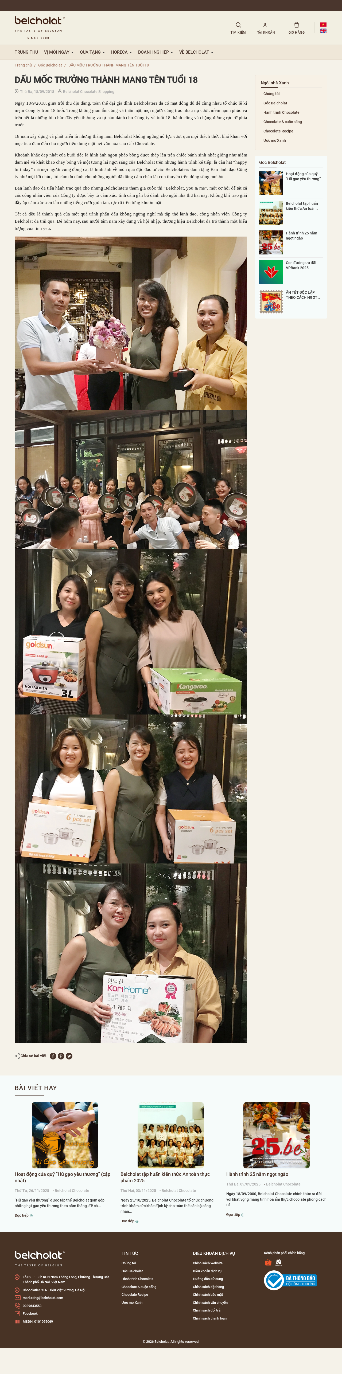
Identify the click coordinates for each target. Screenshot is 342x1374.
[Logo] (40, 1258)
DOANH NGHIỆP (154, 52)
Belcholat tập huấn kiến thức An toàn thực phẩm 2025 (302, 206)
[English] (323, 30)
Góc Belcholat (275, 103)
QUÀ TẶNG (91, 52)
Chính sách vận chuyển (210, 1303)
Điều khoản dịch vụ (207, 1271)
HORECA (120, 52)
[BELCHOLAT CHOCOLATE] (116, 27)
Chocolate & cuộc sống (282, 122)
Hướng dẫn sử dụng (208, 1279)
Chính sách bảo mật (208, 1295)
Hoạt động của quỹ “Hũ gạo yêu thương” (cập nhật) (303, 176)
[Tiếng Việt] (323, 24)
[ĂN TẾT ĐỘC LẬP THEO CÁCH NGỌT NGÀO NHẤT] (271, 301)
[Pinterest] (61, 1056)
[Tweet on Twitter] (69, 1056)
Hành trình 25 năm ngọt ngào (301, 235)
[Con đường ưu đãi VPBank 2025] (271, 272)
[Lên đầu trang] (11, 1340)
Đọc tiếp (22, 1215)
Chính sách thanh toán (210, 1318)
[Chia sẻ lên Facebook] (53, 1056)
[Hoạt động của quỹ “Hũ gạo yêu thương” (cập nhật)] (271, 183)
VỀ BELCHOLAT (194, 52)
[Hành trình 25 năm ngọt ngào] (271, 242)
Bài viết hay (36, 1088)
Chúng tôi (271, 94)
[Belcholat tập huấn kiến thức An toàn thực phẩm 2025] (271, 212)
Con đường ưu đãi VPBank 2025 (301, 265)
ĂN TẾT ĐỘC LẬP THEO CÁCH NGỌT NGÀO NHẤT (301, 295)
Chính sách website (208, 1263)
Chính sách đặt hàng (208, 1287)
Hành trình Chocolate (281, 112)
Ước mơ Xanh (274, 140)
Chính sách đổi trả (206, 1310)
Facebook (30, 1314)
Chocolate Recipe (278, 131)
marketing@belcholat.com (43, 1298)
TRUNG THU (26, 52)
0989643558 (32, 1306)
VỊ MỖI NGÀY (57, 52)
